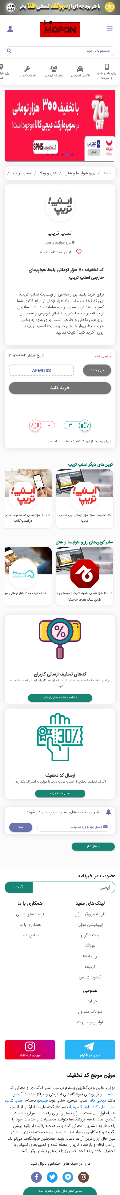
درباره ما (90, 1001)
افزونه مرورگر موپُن (90, 914)
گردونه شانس (90, 977)
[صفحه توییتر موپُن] (52, 1177)
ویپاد (72, 1107)
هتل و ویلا (48, 173)
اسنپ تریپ (22, 173)
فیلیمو (43, 1100)
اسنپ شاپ (14, 1100)
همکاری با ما (30, 924)
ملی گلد (98, 1107)
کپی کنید (97, 370)
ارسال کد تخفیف (60, 793)
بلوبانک (84, 1107)
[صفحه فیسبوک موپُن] (36, 1177)
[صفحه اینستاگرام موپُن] (83, 1177)
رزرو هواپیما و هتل (80, 173)
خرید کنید (60, 388)
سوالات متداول (90, 1011)
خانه (106, 173)
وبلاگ (90, 946)
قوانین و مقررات (90, 1022)
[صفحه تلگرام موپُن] (68, 1177)
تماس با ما (30, 935)
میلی (111, 1107)
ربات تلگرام (90, 935)
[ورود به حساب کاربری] (10, 29)
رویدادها (90, 956)
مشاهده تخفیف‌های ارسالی (60, 697)
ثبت (20, 827)
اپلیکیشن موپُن (90, 924)
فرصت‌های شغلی (30, 914)
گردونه (90, 967)
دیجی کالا (98, 1100)
